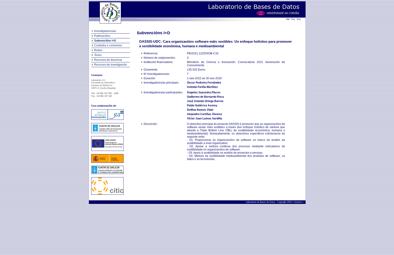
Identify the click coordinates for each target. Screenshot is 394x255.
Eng (299, 19)
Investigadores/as (105, 31)
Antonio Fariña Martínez (202, 87)
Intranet (298, 202)
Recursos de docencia (108, 59)
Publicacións (102, 35)
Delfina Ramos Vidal (200, 109)
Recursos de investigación (110, 64)
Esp (293, 19)
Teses (97, 55)
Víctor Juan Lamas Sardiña (204, 118)
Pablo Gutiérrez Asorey (202, 105)
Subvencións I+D (105, 40)
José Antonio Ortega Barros (205, 101)
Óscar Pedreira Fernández (204, 82)
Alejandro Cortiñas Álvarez (204, 114)
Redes (98, 50)
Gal (288, 19)
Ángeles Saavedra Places (203, 92)
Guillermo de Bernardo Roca (205, 96)
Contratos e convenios (108, 45)
